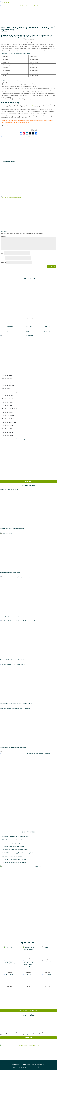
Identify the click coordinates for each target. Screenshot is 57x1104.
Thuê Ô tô (47, 326)
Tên (2, 253)
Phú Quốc (9, 986)
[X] (29, 133)
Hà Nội (10, 959)
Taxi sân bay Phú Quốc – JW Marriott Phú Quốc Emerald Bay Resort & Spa (16, 703)
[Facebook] (21, 133)
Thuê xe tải (47, 331)
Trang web (3, 262)
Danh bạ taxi (4, 31)
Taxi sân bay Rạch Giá (7, 432)
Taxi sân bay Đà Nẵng (7, 395)
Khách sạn (28, 331)
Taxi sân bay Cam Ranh (8, 415)
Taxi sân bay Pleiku (7, 405)
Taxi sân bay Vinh (6, 388)
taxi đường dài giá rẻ (32, 105)
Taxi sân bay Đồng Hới (8, 385)
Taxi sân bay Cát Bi (7, 378)
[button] (2, 298)
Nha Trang (47, 972)
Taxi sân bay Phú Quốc (8, 429)
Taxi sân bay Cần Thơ (7, 425)
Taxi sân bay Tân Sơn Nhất (9, 422)
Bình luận (3, 236)
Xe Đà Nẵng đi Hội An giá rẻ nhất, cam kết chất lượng (12, 528)
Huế (28, 959)
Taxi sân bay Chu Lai (7, 398)
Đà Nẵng (10, 972)
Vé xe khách (28, 326)
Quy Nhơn (28, 972)
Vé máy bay (10, 331)
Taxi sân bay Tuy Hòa (7, 412)
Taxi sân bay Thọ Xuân (8, 382)
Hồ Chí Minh (47, 986)
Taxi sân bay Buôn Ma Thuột (9, 409)
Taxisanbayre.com (32, 1034)
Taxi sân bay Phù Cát (7, 402)
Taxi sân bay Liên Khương (8, 418)
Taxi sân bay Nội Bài (7, 375)
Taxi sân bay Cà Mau (7, 435)
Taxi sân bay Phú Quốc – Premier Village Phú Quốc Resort (13, 747)
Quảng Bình (47, 959)
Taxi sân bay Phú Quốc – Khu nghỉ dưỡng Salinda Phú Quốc (13, 616)
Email (2, 258)
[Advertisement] (28, 179)
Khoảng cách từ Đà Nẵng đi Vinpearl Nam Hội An (11, 572)
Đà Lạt (28, 986)
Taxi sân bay (10, 326)
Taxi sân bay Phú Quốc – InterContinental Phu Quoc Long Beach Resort (16, 659)
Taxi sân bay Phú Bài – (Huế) (9, 392)
